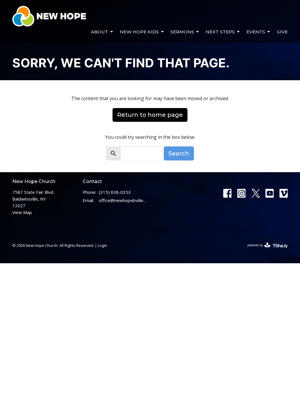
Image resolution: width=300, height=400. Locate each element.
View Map (22, 212)
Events (255, 32)
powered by (264, 250)
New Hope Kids (139, 32)
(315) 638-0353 (115, 192)
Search (178, 153)
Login (102, 245)
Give (282, 32)
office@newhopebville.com (123, 200)
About (99, 32)
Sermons (182, 32)
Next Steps (220, 32)
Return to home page (150, 114)
